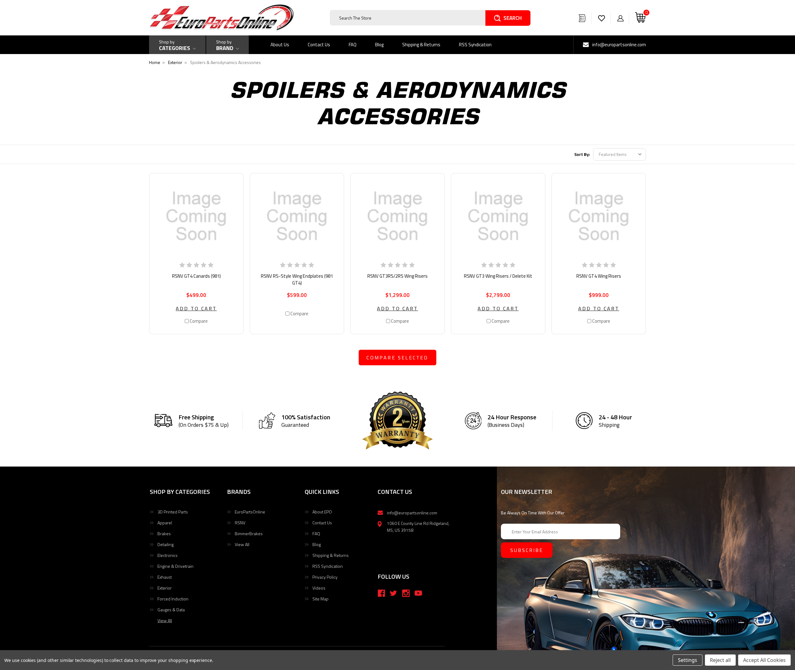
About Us (279, 44)
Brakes (164, 533)
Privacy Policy (325, 577)
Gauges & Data (171, 609)
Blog (379, 44)
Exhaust (164, 577)
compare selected (397, 357)
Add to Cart (196, 308)
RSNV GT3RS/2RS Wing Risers (397, 276)
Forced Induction (173, 598)
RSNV (240, 522)
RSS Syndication (475, 44)
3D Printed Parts (172, 511)
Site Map (320, 598)
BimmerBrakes (249, 533)
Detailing (165, 544)
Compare (198, 321)
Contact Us (319, 44)
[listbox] (619, 154)
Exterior (164, 588)
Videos (318, 588)
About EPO (322, 511)
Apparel (164, 522)
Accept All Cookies (764, 660)
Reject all (720, 660)
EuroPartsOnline (250, 511)
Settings (687, 660)
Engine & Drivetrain (175, 566)
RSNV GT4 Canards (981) (196, 276)
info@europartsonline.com (619, 44)
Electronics (167, 555)
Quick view (196, 216)
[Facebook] (381, 593)
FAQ (353, 44)
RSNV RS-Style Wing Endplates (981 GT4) (297, 279)
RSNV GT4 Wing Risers (598, 276)
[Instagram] (406, 593)
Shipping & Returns (421, 44)
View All (242, 544)
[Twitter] (393, 593)
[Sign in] (620, 17)
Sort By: (582, 154)
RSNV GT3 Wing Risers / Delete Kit (498, 276)
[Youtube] (418, 593)
